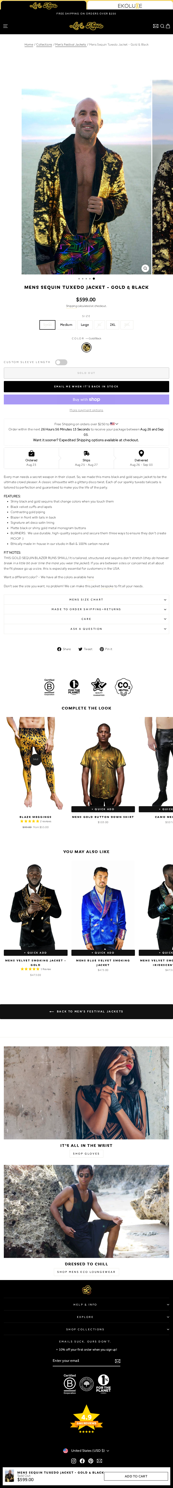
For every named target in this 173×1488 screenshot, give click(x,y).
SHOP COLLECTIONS (85, 1329)
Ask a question (86, 628)
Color (86, 338)
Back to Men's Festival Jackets (90, 1011)
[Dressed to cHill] (86, 1211)
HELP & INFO (85, 1304)
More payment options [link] (86, 410)
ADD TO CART (136, 1476)
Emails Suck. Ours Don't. (85, 1341)
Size (86, 316)
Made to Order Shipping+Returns (86, 609)
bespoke (107, 586)
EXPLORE (85, 1317)
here (90, 577)
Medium (66, 325)
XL (99, 325)
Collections (44, 44)
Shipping (71, 306)
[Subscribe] (117, 1361)
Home (29, 44)
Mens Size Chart (86, 599)
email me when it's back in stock (86, 386)
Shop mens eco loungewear (86, 1271)
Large (85, 325)
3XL (127, 325)
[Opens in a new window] (73, 1460)
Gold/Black (86, 347)
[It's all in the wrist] (86, 1092)
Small (47, 325)
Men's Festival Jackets (70, 44)
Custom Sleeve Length (27, 362)
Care (86, 619)
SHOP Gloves (86, 1153)
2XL (113, 325)
